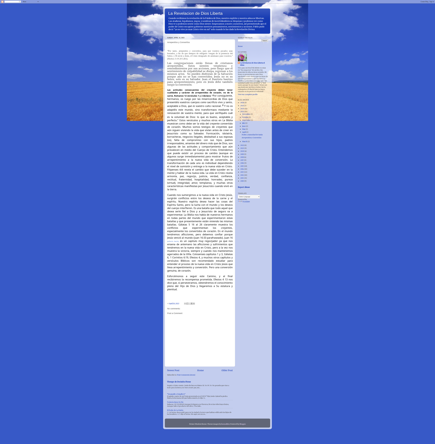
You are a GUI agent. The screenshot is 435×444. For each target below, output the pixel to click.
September (246, 120)
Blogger (242, 424)
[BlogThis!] (187, 303)
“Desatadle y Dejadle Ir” (176, 394)
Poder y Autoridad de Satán (252, 135)
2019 (242, 154)
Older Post (227, 370)
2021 (242, 148)
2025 (242, 106)
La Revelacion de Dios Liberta (195, 13)
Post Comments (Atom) (186, 375)
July (243, 123)
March (245, 142)
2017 (242, 160)
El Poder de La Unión (175, 410)
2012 (242, 175)
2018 (242, 157)
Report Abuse (244, 187)
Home (200, 370)
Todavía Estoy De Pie (175, 402)
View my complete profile (248, 94)
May (244, 129)
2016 (242, 163)
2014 (242, 169)
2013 (242, 172)
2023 (242, 112)
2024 (242, 109)
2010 (242, 181)
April (244, 132)
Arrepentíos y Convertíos (251, 138)
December (246, 114)
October (245, 117)
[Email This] (185, 303)
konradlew (225, 424)
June (244, 126)
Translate (246, 202)
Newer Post (173, 370)
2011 (242, 178)
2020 (242, 151)
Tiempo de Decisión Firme (179, 382)
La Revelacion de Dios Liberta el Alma (252, 64)
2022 (242, 145)
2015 (242, 166)
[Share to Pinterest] (194, 303)
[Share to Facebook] (192, 303)
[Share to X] (189, 303)
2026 (242, 103)
